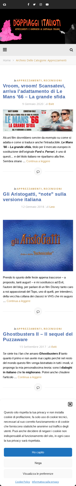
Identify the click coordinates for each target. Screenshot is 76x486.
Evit (51, 104)
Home (7, 60)
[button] (70, 404)
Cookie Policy (22, 481)
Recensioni (53, 80)
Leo (52, 207)
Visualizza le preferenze (38, 473)
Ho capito (38, 452)
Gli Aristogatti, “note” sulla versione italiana (34, 196)
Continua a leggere (38, 161)
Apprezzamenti (29, 80)
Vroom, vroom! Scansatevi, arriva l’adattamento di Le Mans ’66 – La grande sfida (34, 91)
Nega (38, 463)
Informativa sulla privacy (45, 481)
